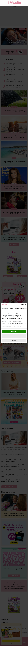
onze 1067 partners (9, 315)
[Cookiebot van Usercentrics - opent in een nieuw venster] (20, 304)
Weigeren (14, 340)
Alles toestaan (14, 331)
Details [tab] (11, 308)
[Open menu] (3, 2)
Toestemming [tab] (5, 308)
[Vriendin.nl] (14, 2)
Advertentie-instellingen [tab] (21, 308)
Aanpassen (13, 335)
